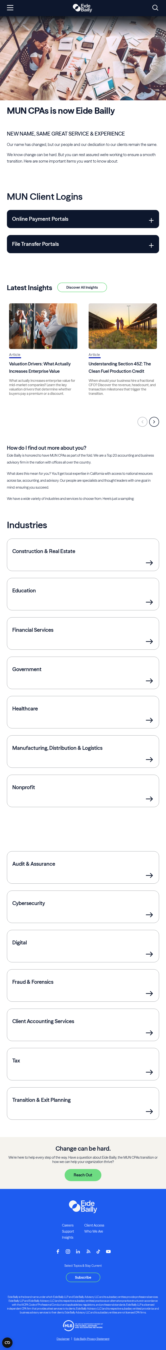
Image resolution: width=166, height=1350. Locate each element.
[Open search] (155, 8)
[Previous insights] (142, 422)
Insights (67, 1237)
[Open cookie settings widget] (7, 1342)
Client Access (94, 1225)
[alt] (82, 8)
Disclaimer (63, 1338)
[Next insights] (154, 422)
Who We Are (93, 1231)
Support (68, 1231)
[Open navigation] (10, 8)
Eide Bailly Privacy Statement (91, 1338)
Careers (67, 1225)
